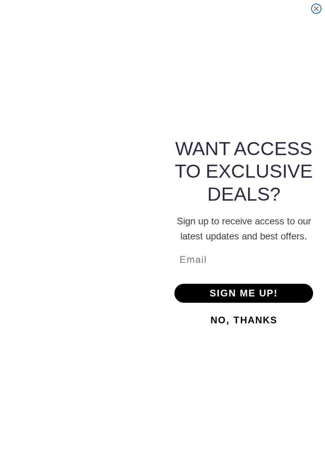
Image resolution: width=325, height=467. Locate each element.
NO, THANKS (243, 320)
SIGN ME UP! (244, 293)
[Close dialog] (316, 8)
